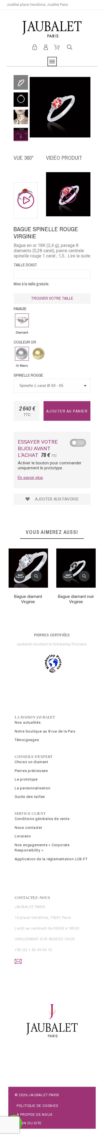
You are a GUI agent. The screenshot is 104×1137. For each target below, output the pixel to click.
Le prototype (26, 779)
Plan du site (29, 1123)
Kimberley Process (70, 644)
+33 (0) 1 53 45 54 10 (33, 950)
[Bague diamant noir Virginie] (67, 576)
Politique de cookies (38, 1106)
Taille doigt (25, 265)
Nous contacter (28, 828)
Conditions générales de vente (42, 819)
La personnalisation (32, 788)
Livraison (23, 836)
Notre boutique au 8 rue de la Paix (45, 731)
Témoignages (27, 740)
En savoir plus (30, 477)
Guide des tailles (30, 797)
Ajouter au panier (67, 411)
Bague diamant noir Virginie (76, 599)
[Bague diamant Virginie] (20, 576)
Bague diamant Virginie (28, 599)
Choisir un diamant (31, 762)
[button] (36, 576)
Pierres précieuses (31, 771)
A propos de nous (34, 1114)
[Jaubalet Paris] (52, 29)
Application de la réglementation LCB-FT (51, 859)
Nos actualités (28, 722)
